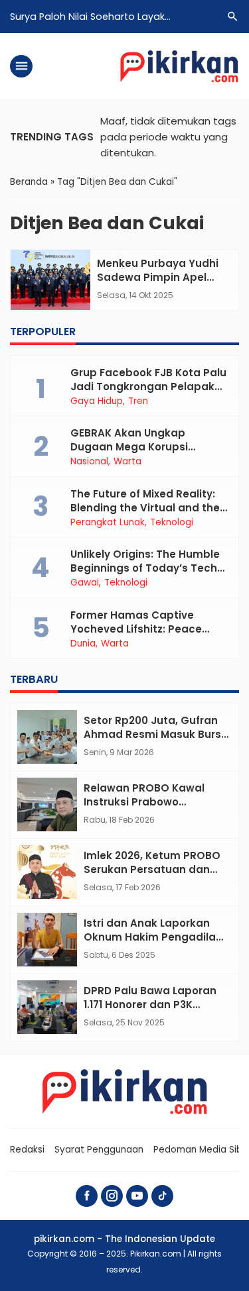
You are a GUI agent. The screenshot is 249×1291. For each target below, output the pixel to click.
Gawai (84, 583)
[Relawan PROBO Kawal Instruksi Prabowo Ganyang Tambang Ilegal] (47, 804)
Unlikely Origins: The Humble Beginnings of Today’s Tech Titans (145, 568)
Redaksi (27, 1149)
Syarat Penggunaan (98, 1149)
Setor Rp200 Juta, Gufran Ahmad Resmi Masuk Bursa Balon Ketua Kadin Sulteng (156, 734)
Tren (138, 401)
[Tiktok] (162, 1196)
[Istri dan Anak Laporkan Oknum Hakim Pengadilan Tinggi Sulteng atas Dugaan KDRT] (47, 939)
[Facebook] (87, 1196)
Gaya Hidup (96, 401)
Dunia (83, 643)
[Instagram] (112, 1196)
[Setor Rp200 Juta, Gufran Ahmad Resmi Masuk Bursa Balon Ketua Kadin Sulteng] (47, 737)
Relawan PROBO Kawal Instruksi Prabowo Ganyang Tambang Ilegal (152, 802)
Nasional (89, 461)
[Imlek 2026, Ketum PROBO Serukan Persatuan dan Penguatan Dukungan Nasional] (47, 872)
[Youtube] (137, 1196)
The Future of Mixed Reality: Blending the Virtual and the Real (145, 508)
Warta (127, 461)
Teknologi (171, 522)
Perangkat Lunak (107, 522)
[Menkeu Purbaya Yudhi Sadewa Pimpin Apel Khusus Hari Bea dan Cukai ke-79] (50, 280)
